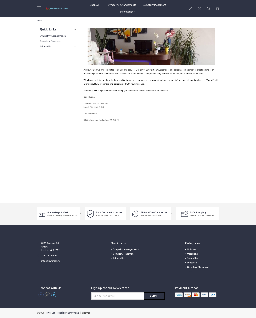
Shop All (94, 5)
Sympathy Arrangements (122, 5)
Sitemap (86, 313)
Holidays (191, 249)
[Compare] (199, 10)
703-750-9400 (49, 255)
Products (192, 262)
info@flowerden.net (51, 261)
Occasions (192, 254)
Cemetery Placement (154, 5)
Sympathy (192, 258)
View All (191, 271)
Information (126, 11)
